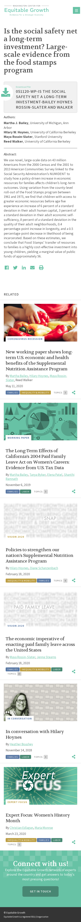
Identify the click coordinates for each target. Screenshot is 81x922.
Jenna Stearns (46, 657)
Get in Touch (40, 891)
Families (13, 392)
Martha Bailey (19, 376)
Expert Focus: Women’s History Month (38, 818)
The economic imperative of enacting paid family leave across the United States (40, 644)
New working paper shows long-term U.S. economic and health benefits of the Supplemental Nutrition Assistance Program (39, 360)
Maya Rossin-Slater (22, 657)
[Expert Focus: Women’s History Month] (40, 786)
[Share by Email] (32, 268)
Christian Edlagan (21, 828)
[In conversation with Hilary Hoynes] (40, 702)
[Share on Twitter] (15, 268)
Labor (25, 491)
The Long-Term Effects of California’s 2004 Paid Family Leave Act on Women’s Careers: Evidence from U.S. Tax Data (38, 459)
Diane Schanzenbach (44, 568)
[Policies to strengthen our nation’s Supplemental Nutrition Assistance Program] (40, 520)
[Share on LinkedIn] (24, 268)
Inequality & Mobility (35, 392)
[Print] (41, 268)
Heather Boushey (21, 744)
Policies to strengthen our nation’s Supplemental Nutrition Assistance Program (39, 555)
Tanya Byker (37, 475)
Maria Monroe (44, 828)
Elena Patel (54, 475)
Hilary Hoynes (38, 376)
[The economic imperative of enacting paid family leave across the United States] (40, 609)
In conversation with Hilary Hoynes (35, 734)
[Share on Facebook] (7, 268)
